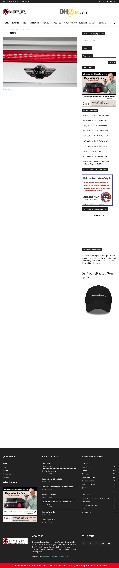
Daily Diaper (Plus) (48, 520)
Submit (86, 48)
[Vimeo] (96, 543)
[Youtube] (109, 543)
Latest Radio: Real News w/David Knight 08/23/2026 (56, 503)
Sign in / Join (26, 1)
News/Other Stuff (79, 23)
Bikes (23, 23)
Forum (5, 467)
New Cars (15, 23)
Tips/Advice (46, 23)
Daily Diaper (46, 463)
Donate (102, 23)
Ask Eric (92, 23)
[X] (90, 543)
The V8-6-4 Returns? (100, 120)
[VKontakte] (102, 543)
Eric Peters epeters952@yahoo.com (54, 557)
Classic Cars (33, 23)
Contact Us (7, 474)
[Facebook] (84, 543)
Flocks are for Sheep (49, 495)
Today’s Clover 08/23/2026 (100, 115)
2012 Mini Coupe (14, 29)
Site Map (6, 477)
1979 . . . (100, 151)
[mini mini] (40, 86)
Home (6, 23)
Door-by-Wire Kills (48, 512)
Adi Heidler (87, 120)
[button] (113, 23)
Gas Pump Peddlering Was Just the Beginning (58, 487)
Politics (57, 23)
